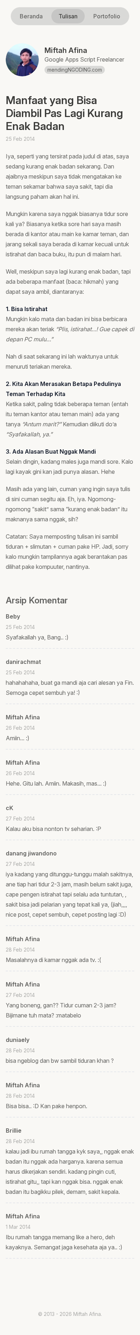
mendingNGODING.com (74, 70)
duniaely (17, 1039)
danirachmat (23, 661)
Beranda (31, 16)
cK (9, 808)
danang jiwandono (31, 853)
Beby (13, 616)
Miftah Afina (23, 717)
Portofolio (106, 16)
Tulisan (68, 16)
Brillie (14, 1130)
